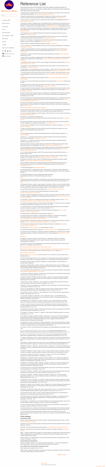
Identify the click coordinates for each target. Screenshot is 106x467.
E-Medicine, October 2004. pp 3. (51, 229)
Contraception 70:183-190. (40, 138)
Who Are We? (5, 23)
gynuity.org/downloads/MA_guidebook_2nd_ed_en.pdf (32, 271)
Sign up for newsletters (8, 47)
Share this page (7, 56)
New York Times (60, 81)
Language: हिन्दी (6, 20)
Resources (5, 38)
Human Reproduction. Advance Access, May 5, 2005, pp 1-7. (33, 218)
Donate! (4, 41)
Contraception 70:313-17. (51, 123)
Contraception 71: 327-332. (50, 86)
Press (3, 29)
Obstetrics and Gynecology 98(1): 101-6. (60, 70)
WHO (21, 177)
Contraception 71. (54, 43)
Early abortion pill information (28, 252)
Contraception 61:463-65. (32, 67)
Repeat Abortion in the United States (30, 254)
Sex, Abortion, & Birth (7, 35)
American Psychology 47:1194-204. (28, 421)
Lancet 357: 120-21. (27, 105)
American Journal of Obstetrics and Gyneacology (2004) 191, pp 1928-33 (40, 222)
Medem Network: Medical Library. (27, 114)
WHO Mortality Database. (39, 167)
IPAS (21, 131)
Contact (4, 44)
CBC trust (24, 236)
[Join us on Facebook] (3, 51)
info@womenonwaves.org (9, 53)
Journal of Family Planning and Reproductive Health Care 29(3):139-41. (44, 59)
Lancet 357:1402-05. (24, 31)
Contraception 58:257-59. (30, 34)
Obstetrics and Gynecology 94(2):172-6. (53, 145)
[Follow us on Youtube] (8, 51)
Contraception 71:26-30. (25, 165)
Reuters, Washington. (64, 54)
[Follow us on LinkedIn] (10, 51)
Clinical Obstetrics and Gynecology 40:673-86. (58, 427)
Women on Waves (9, 10)
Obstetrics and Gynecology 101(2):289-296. (47, 157)
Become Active (6, 32)
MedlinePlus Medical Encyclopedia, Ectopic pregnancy (34, 107)
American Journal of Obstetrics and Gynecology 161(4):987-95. (38, 160)
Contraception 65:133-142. (50, 38)
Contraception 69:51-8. (46, 41)
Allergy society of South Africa (34, 227)
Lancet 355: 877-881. (60, 17)
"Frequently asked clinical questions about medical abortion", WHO (36, 247)
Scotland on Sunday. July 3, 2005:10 (56, 189)
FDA (67, 152)
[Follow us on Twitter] (5, 51)
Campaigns (5, 26)
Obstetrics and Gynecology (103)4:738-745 (44, 14)
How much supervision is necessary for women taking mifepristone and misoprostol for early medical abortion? (46, 249)
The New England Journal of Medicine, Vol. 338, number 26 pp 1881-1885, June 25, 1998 (44, 200)
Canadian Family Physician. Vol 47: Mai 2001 (30, 192)
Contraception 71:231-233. (26, 47)
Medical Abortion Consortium (52, 26)
